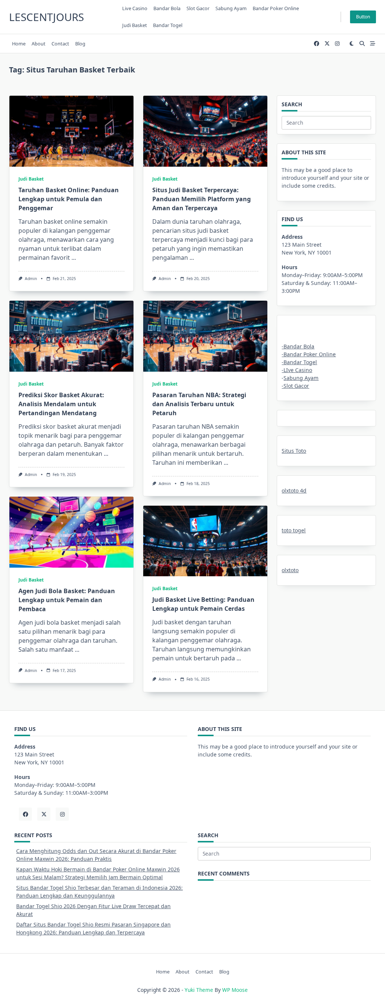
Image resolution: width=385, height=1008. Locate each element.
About (38, 43)
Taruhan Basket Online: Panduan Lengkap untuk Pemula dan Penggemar (68, 199)
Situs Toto (294, 450)
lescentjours (46, 17)
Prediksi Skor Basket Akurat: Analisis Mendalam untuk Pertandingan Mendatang (61, 404)
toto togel (294, 530)
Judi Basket (134, 25)
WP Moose (235, 989)
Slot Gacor (197, 8)
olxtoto (290, 570)
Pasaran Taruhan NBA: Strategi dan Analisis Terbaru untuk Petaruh (199, 404)
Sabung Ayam (300, 377)
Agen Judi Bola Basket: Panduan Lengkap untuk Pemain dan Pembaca (66, 600)
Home (19, 43)
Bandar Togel (167, 25)
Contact (60, 43)
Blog (80, 43)
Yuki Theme (199, 989)
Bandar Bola (166, 8)
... (73, 257)
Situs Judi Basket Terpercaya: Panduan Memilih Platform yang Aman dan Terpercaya (201, 199)
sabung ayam (231, 8)
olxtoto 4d (294, 490)
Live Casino (134, 8)
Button (363, 17)
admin (31, 278)
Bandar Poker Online (276, 8)
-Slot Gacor (295, 385)
